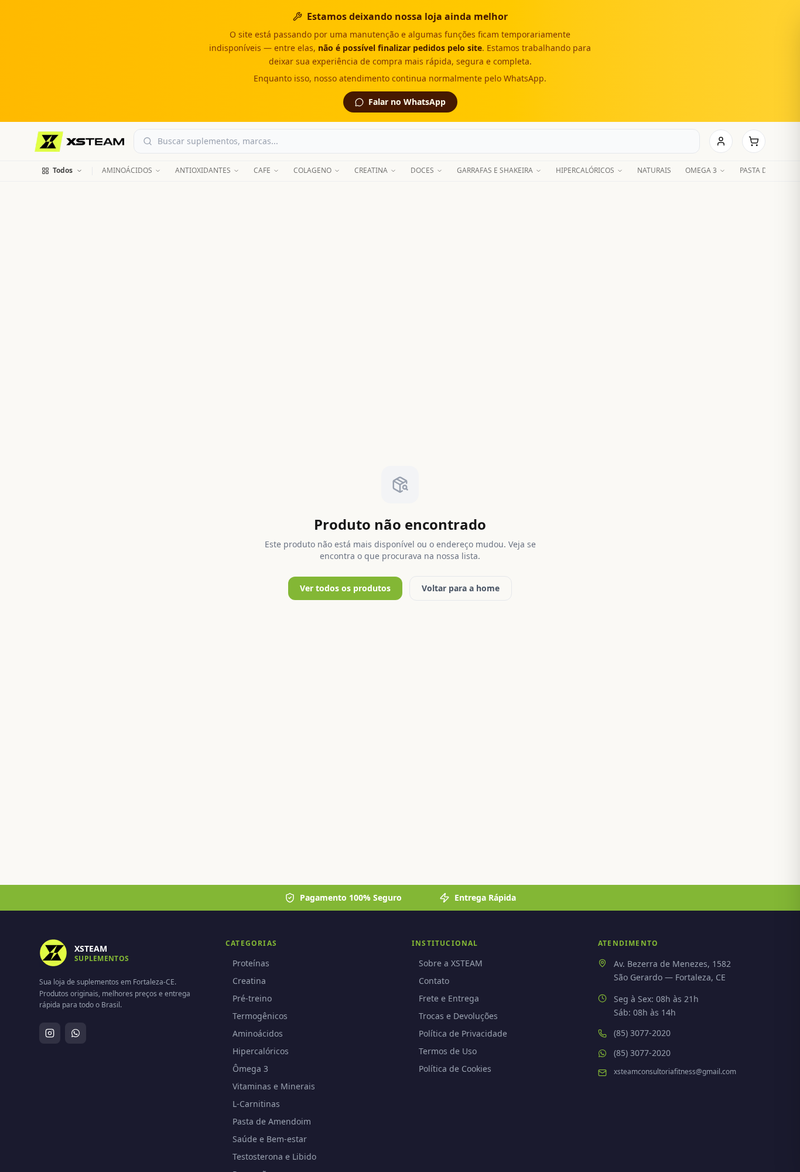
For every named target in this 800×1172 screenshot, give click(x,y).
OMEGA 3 (701, 170)
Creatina (249, 980)
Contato (434, 980)
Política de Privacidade (463, 1033)
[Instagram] (49, 1033)
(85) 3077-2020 (642, 1032)
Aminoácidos (258, 1033)
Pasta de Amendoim (272, 1121)
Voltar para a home (461, 588)
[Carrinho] (753, 141)
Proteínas (251, 963)
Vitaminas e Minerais (274, 1086)
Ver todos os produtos (345, 588)
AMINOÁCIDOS (127, 170)
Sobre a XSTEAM (451, 963)
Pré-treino (252, 998)
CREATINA (371, 170)
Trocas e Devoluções (458, 1015)
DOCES (422, 170)
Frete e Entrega (449, 998)
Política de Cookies (455, 1068)
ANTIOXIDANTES (203, 170)
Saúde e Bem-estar (270, 1138)
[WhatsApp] (75, 1033)
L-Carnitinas (256, 1103)
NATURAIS (654, 170)
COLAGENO (312, 170)
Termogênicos (260, 1015)
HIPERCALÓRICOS (585, 170)
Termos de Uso (448, 1051)
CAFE (262, 170)
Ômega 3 (250, 1068)
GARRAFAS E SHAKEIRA (495, 170)
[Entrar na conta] (721, 141)
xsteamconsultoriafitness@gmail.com (675, 1071)
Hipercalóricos (261, 1051)
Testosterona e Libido (274, 1156)
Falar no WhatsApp (407, 101)
